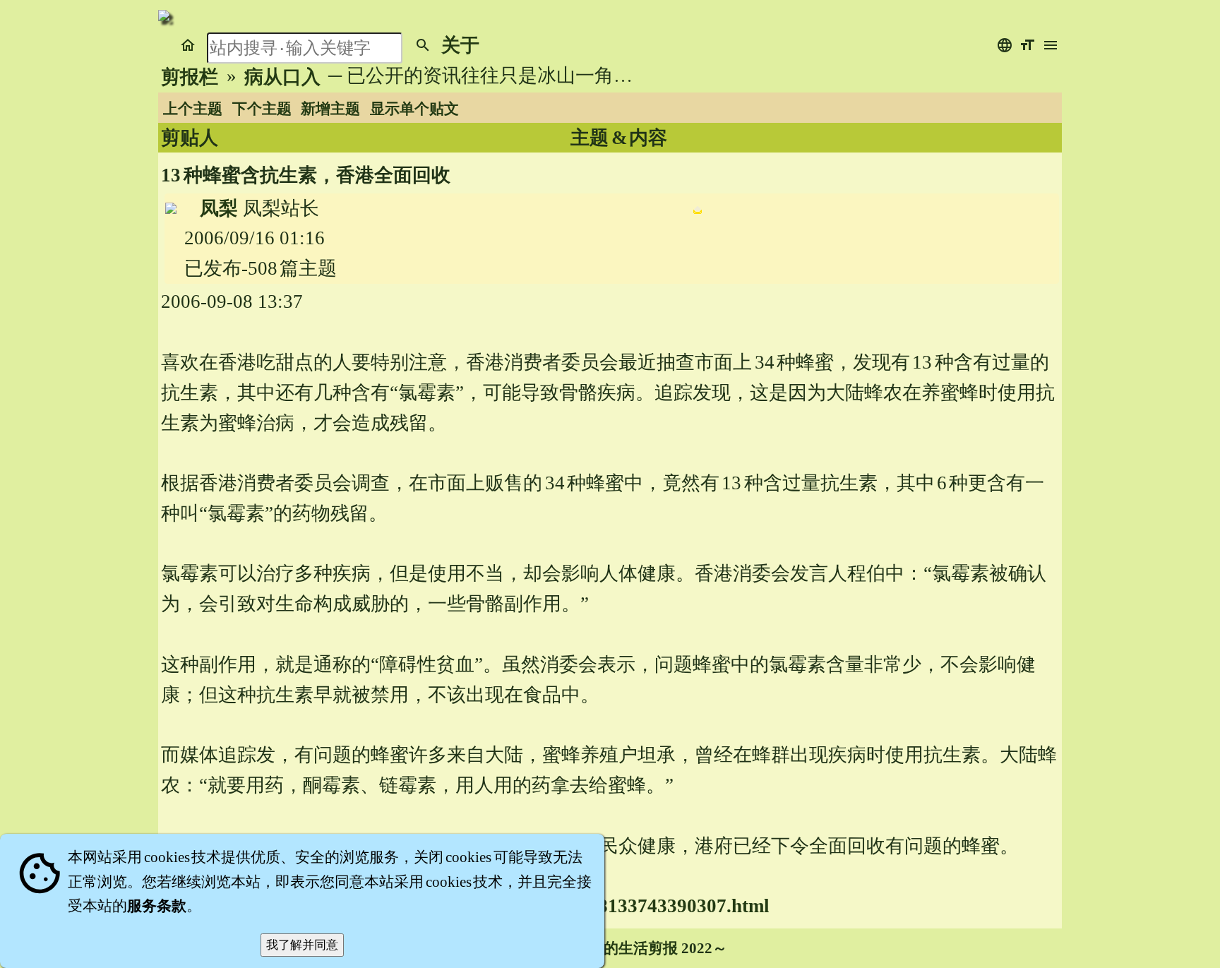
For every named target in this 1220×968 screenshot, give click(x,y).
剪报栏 (189, 77)
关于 (460, 45)
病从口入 (282, 77)
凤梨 (219, 208)
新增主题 (330, 108)
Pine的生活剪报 (625, 948)
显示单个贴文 (414, 108)
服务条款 (156, 905)
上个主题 (192, 108)
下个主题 (262, 108)
